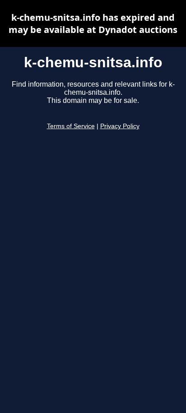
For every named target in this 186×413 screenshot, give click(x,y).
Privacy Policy (120, 126)
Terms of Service (71, 126)
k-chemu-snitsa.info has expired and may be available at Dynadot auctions (93, 23)
